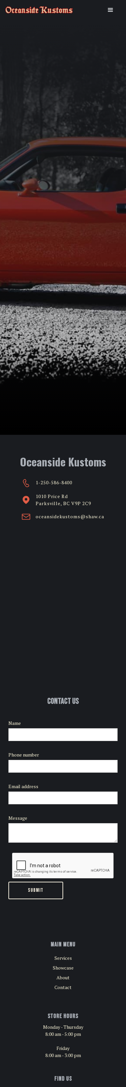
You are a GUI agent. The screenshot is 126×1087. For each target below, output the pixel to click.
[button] (110, 10)
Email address (23, 786)
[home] (39, 10)
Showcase (63, 968)
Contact (63, 987)
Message (17, 818)
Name (14, 723)
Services (63, 958)
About (63, 977)
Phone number (23, 754)
